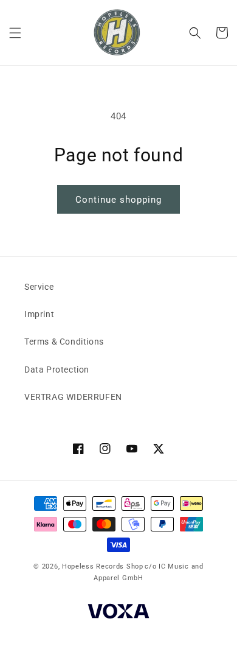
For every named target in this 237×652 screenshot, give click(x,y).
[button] (15, 32)
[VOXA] (118, 613)
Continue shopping (118, 199)
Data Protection (56, 369)
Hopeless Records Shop (102, 566)
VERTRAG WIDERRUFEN (73, 397)
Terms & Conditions (64, 341)
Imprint (39, 314)
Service (38, 287)
